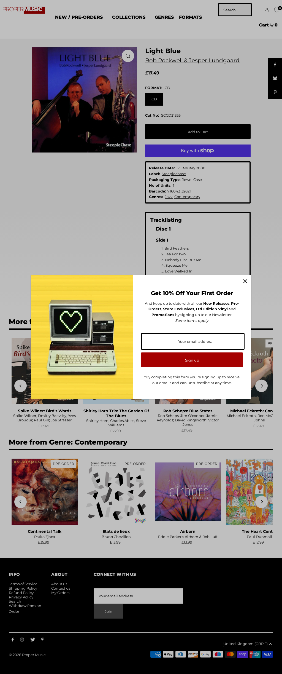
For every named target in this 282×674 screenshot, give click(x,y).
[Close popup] (245, 281)
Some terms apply (191, 320)
